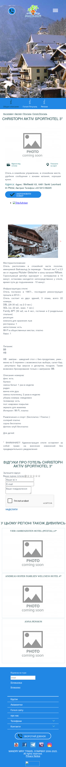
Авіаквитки (16, 704)
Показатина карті (54, 164)
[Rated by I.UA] (32, 763)
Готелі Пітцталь (40, 113)
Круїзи (14, 699)
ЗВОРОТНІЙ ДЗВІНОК (35, 736)
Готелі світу (17, 710)
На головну (8, 113)
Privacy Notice (33, 756)
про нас (15, 715)
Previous (5, 241)
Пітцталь (27, 113)
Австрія (18, 113)
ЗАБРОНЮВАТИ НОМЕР (23, 194)
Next (60, 241)
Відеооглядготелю (16, 164)
